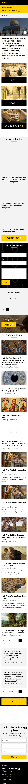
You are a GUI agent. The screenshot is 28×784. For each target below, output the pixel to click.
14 (8, 306)
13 (4, 306)
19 (8, 310)
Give (13, 701)
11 (18, 303)
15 (12, 306)
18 (4, 309)
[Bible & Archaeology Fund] (14, 116)
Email (2, 259)
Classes (13, 80)
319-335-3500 (8, 776)
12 (23, 303)
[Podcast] (14, 93)
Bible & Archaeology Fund (13, 126)
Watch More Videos (13, 238)
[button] (25, 2)
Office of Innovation (6, 7)
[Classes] (14, 70)
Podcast (12, 103)
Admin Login (7, 780)
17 (21, 306)
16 (17, 306)
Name (2, 251)
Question (3, 267)
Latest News (14, 292)
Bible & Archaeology (10, 10)
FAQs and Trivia (14, 335)
